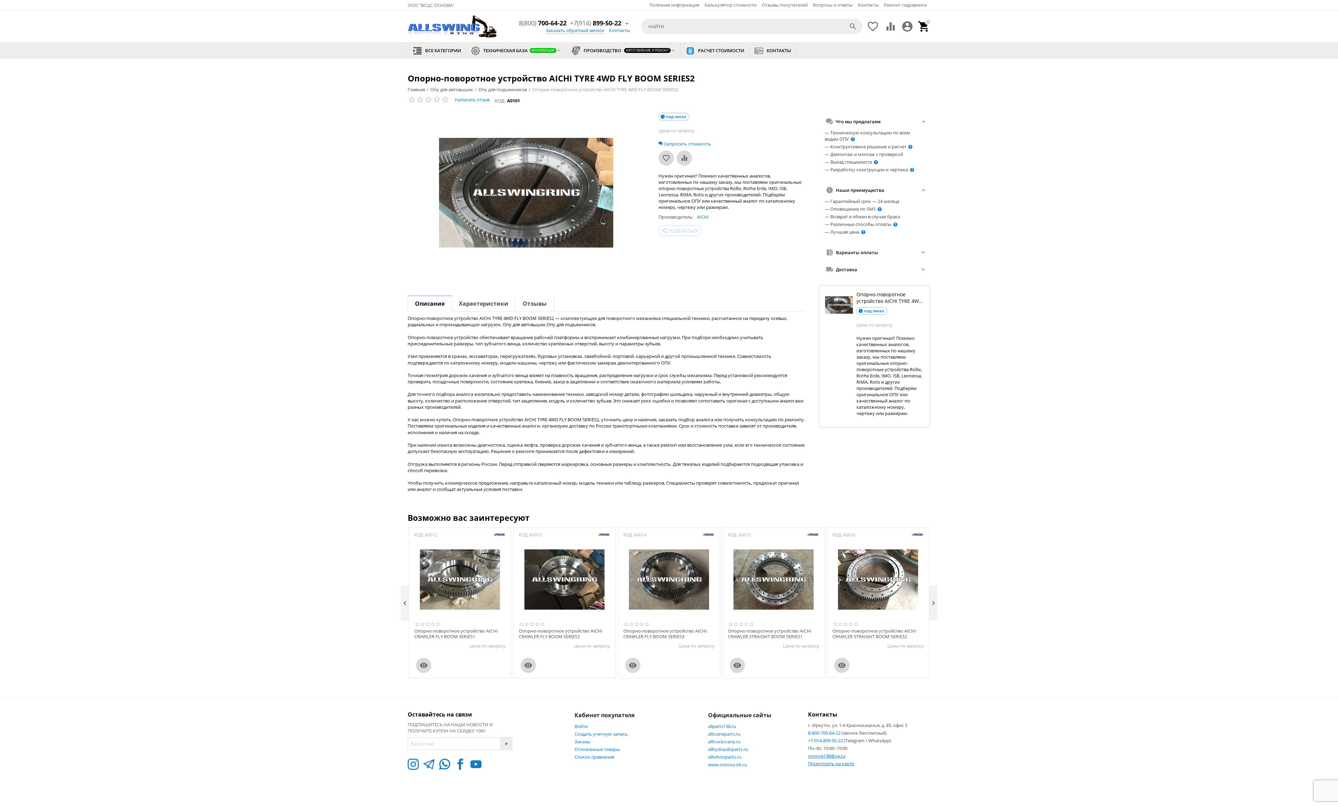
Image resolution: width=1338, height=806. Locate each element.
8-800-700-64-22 (824, 733)
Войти (581, 726)
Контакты (868, 5)
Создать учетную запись (601, 734)
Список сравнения (594, 757)
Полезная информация (674, 5)
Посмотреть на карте (831, 763)
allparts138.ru (722, 726)
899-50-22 (595, 23)
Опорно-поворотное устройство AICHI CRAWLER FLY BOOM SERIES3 (665, 633)
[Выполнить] (506, 744)
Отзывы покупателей (785, 5)
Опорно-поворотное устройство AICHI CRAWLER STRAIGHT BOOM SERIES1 (770, 633)
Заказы (582, 741)
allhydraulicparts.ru (728, 749)
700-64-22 (543, 23)
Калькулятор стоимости (730, 5)
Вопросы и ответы (833, 5)
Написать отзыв (472, 99)
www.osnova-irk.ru (727, 764)
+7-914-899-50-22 (826, 740)
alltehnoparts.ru (724, 757)
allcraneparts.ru (724, 734)
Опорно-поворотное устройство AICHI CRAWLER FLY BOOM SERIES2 (560, 633)
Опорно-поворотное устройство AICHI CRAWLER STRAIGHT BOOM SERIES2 (874, 633)
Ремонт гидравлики (905, 5)
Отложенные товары (597, 749)
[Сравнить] (684, 158)
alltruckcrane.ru (724, 741)
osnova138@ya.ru (826, 756)
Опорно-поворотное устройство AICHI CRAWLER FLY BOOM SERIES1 (456, 633)
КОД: (500, 100)
